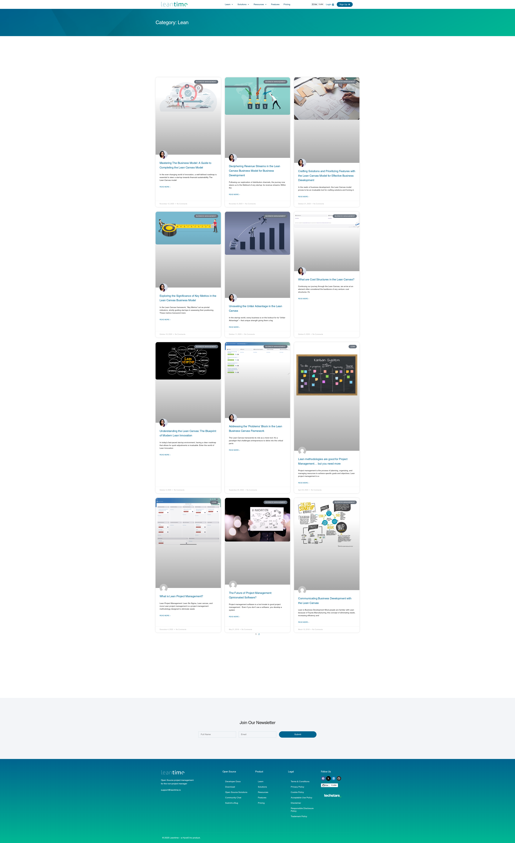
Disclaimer (296, 803)
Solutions (262, 787)
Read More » (165, 187)
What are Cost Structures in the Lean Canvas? (326, 279)
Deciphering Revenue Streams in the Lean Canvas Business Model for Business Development (254, 170)
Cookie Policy (297, 792)
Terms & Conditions (300, 781)
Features (262, 797)
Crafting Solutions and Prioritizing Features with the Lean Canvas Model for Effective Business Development (326, 175)
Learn (260, 781)
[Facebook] (323, 778)
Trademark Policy (299, 816)
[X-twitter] (328, 778)
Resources (263, 792)
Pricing (261, 803)
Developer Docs (233, 781)
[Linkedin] (333, 778)
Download (230, 787)
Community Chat (233, 797)
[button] (229, 4)
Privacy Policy (297, 787)
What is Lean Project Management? (181, 596)
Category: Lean (172, 22)
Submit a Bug (231, 803)
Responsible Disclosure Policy (302, 809)
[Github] (339, 778)
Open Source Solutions (236, 792)
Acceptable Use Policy (301, 797)
